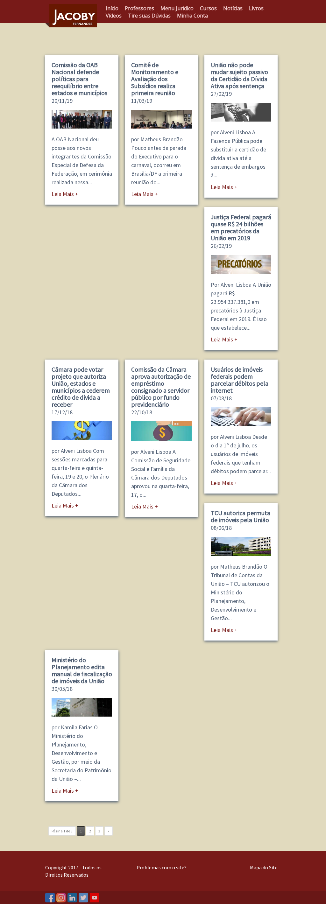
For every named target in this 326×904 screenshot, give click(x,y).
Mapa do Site (264, 867)
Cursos (208, 8)
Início (112, 8)
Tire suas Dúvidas (149, 15)
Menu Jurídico (177, 8)
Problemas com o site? (162, 867)
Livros (256, 8)
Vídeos (114, 15)
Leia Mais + (65, 194)
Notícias (233, 8)
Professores (139, 8)
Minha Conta (192, 15)
